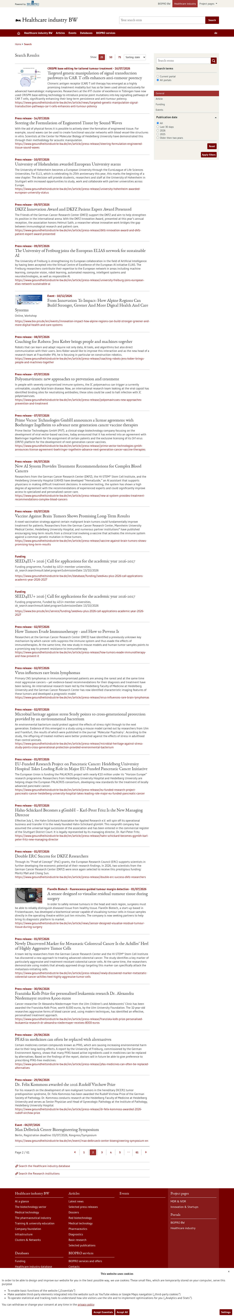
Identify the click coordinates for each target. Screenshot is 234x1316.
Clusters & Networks (28, 1240)
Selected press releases (83, 1207)
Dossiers (74, 1212)
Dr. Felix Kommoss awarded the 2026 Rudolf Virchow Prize (65, 1085)
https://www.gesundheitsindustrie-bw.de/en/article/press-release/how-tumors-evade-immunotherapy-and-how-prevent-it (80, 654)
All (161, 123)
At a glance (22, 1201)
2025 (162, 134)
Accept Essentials (103, 1312)
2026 (162, 130)
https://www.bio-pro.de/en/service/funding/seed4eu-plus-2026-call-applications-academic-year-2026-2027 (79, 612)
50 (111, 58)
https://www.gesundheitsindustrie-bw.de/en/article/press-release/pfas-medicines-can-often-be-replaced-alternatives (82, 1066)
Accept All (122, 1312)
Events (72, 33)
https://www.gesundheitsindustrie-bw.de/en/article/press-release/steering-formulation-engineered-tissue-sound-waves (79, 145)
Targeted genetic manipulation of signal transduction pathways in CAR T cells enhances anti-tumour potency (95, 75)
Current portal (168, 76)
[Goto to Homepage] (49, 20)
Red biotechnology (80, 1218)
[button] (214, 117)
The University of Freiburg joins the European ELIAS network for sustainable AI (80, 253)
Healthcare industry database (33, 1266)
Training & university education (34, 1223)
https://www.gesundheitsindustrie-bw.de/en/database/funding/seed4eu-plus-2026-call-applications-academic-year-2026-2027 (79, 577)
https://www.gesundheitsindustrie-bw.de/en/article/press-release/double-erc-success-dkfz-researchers (80, 877)
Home (18, 44)
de (215, 33)
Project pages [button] (207, 3)
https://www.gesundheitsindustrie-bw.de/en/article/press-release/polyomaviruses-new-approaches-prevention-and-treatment (78, 401)
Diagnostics (76, 1234)
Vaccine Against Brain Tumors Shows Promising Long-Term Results (72, 516)
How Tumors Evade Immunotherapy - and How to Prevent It (67, 632)
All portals (165, 80)
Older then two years (171, 137)
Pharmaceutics (78, 1229)
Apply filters (209, 154)
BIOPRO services (105, 33)
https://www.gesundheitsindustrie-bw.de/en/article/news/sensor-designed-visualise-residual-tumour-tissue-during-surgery (80, 925)
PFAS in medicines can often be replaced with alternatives (63, 1040)
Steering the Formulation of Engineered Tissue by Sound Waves (68, 123)
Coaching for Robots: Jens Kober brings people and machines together (73, 342)
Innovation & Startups (184, 1207)
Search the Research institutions (39, 1173)
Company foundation (28, 1229)
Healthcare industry (185, 3)
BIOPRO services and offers (85, 1261)
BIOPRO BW (164, 3)
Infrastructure (24, 1234)
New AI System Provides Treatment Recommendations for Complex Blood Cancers (78, 469)
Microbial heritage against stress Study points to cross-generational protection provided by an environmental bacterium (80, 717)
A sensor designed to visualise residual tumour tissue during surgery (97, 896)
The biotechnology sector (30, 1207)
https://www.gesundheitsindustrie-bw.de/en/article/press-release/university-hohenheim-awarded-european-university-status (77, 190)
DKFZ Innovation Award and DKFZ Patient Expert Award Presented (73, 209)
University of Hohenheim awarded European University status (68, 164)
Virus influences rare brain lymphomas (47, 673)
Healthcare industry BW (38, 33)
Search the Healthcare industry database (44, 1166)
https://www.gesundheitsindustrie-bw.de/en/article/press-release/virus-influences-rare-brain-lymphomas (82, 697)
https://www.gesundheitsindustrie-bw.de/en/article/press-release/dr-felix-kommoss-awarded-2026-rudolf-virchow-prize (78, 1111)
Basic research (77, 1240)
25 (102, 58)
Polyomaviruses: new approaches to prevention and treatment (67, 379)
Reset (212, 146)
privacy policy (86, 1304)
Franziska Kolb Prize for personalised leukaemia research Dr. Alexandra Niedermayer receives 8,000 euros (74, 996)
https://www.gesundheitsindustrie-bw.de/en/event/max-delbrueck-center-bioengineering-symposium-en (81, 1140)
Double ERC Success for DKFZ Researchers (51, 856)
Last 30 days (167, 126)
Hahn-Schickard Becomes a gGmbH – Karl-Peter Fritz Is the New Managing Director (79, 813)
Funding (160, 104)
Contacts (74, 1266)
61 (137, 1152)
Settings (226, 1312)
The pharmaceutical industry (33, 1218)
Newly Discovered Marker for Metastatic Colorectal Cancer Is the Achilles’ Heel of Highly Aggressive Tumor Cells (81, 946)
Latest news (76, 1201)
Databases (86, 33)
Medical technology (27, 1212)
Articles (60, 33)
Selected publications (82, 1245)
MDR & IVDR (178, 1201)
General (160, 93)
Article (159, 98)
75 (120, 58)
